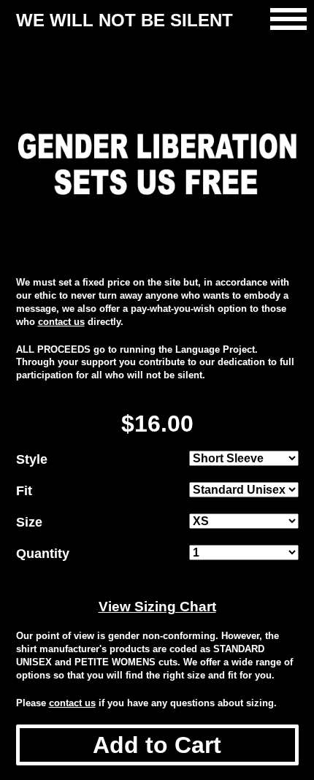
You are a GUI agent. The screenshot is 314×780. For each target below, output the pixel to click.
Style (31, 459)
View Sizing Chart (157, 606)
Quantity (42, 553)
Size (29, 522)
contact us (61, 321)
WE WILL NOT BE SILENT (124, 20)
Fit (24, 490)
